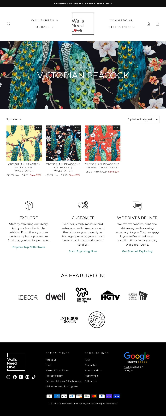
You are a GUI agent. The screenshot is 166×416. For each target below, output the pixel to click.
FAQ (87, 359)
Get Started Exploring (137, 251)
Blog (49, 365)
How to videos (93, 370)
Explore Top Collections (28, 247)
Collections (87, 67)
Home (74, 67)
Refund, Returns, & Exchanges (63, 381)
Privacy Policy (54, 375)
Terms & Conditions (57, 370)
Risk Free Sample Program (62, 386)
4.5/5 (127, 367)
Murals (43, 26)
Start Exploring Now (83, 251)
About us (51, 359)
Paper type (91, 375)
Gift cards (90, 381)
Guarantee (91, 365)
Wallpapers (43, 20)
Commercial (121, 20)
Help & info (120, 26)
